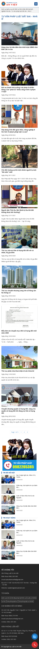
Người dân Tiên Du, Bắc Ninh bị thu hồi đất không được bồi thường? (17, 211)
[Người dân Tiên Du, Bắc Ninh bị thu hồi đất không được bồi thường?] (19, 196)
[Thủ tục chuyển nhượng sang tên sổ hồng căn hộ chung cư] (19, 277)
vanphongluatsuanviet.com (16, 588)
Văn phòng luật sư (12, 601)
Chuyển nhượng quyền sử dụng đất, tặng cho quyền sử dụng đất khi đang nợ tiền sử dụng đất (18, 411)
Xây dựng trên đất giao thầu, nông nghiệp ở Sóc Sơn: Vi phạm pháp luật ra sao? (18, 131)
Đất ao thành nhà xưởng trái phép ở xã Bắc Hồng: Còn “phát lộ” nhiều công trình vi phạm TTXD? (18, 89)
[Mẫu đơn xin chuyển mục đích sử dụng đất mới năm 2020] (19, 317)
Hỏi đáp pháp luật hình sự (18, 598)
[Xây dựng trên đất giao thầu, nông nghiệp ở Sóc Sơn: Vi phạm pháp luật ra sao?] (19, 116)
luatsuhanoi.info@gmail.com (14, 579)
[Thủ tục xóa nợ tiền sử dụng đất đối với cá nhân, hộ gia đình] (19, 236)
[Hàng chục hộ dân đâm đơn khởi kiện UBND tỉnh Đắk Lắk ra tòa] (19, 33)
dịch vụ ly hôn (6, 598)
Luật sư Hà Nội (32, 598)
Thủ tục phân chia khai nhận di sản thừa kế (17, 371)
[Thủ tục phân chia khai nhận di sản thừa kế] (19, 357)
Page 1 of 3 (14, 432)
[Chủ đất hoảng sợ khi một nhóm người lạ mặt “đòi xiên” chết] (19, 156)
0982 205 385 (13, 576)
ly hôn (3, 601)
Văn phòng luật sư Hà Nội (26, 601)
